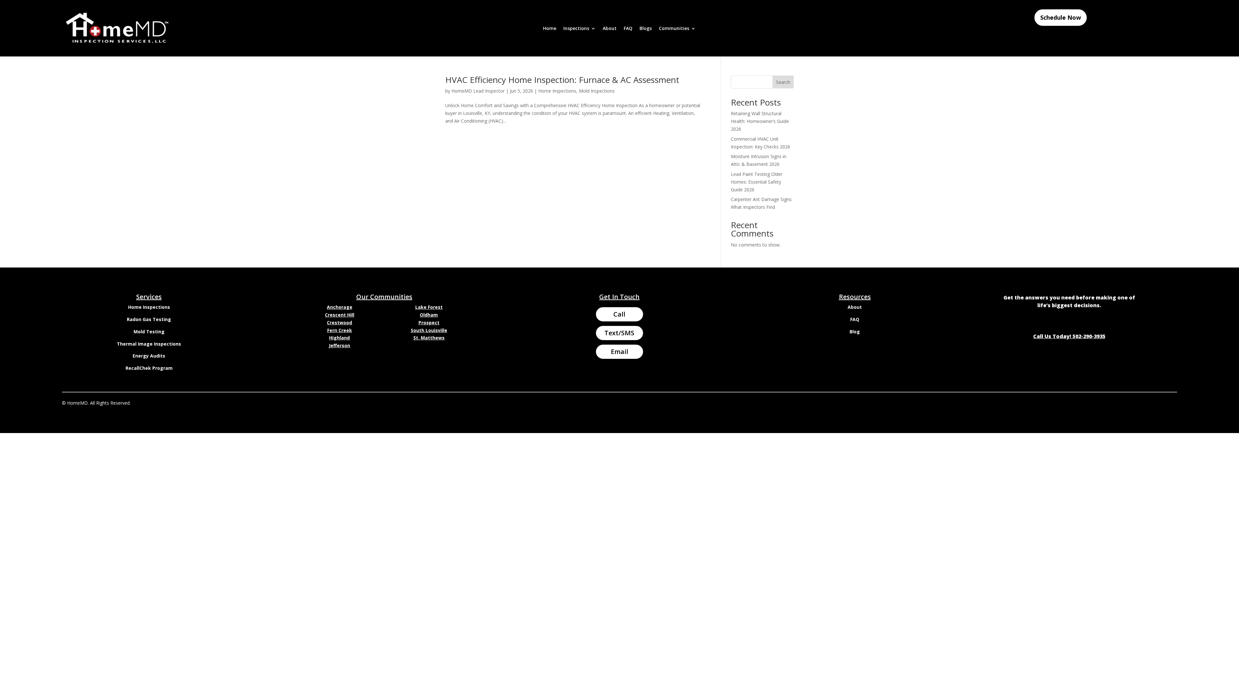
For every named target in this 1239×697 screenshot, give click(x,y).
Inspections (576, 28)
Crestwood (339, 322)
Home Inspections (557, 91)
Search (783, 82)
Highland (339, 338)
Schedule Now (1060, 17)
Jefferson (339, 345)
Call (619, 314)
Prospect (428, 322)
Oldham (429, 315)
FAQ (628, 28)
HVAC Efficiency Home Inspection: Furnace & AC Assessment (562, 80)
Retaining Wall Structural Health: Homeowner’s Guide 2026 (760, 121)
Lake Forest (429, 307)
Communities (674, 28)
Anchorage (339, 307)
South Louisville (429, 330)
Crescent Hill (339, 315)
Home (549, 28)
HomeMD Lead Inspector (478, 91)
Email (619, 351)
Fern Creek (339, 330)
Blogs (646, 28)
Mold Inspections (597, 91)
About (610, 28)
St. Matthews (429, 338)
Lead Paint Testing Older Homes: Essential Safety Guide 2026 (756, 182)
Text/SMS (619, 332)
